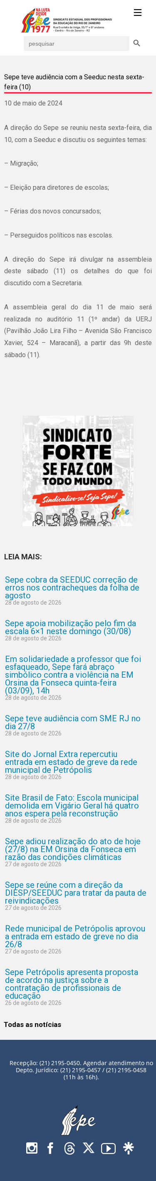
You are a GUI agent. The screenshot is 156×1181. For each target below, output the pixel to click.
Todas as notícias (32, 1024)
